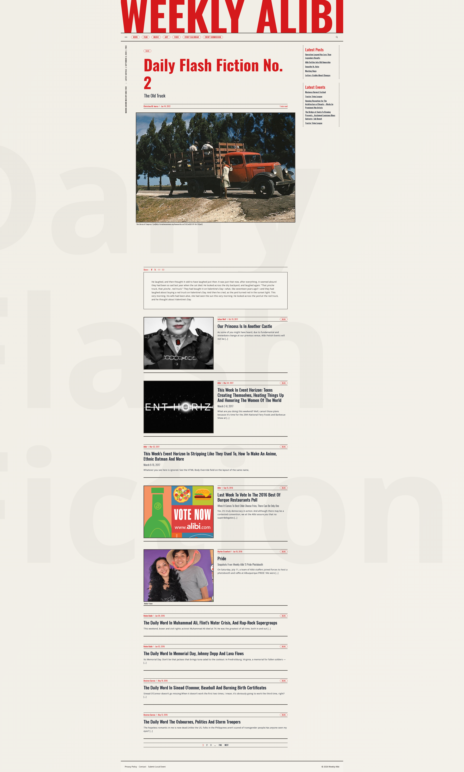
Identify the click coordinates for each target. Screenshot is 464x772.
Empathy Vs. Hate (312, 66)
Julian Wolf (222, 319)
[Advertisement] (216, 246)
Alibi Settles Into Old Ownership (317, 62)
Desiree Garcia (149, 680)
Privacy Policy (131, 766)
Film (146, 37)
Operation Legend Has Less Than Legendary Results (318, 56)
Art (166, 37)
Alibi (219, 383)
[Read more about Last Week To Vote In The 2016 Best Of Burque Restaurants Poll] (179, 513)
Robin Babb (148, 615)
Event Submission (213, 37)
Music (156, 37)
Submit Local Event (157, 766)
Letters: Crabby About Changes (317, 75)
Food (176, 37)
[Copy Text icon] (159, 270)
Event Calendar (192, 37)
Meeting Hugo (310, 71)
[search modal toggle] (336, 37)
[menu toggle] (126, 37)
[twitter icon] (155, 270)
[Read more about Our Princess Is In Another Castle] (179, 344)
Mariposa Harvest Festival (315, 92)
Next (226, 745)
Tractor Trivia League (313, 96)
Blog (147, 51)
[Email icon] (163, 270)
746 (220, 745)
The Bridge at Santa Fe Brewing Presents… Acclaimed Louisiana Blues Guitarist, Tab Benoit (320, 115)
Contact (142, 766)
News (135, 37)
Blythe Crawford (224, 551)
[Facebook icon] (151, 270)
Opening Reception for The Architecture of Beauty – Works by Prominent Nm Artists (319, 104)
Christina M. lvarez (151, 106)
